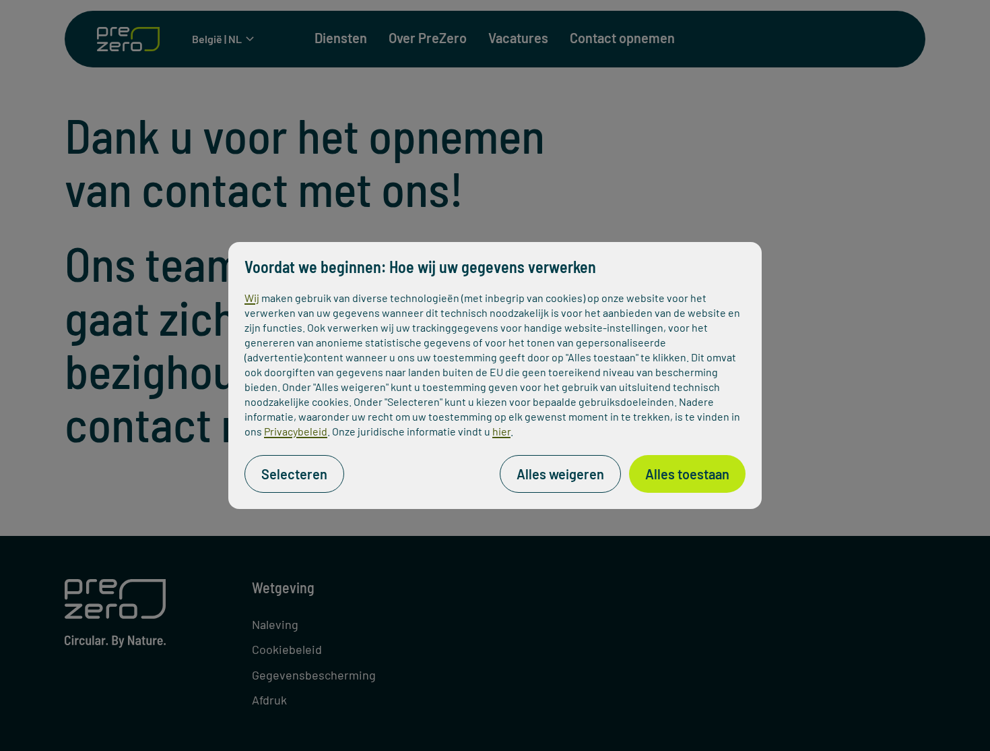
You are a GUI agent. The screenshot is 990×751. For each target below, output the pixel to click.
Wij (251, 297)
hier (501, 431)
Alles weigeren (560, 474)
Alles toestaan (687, 474)
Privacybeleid (295, 431)
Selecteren (294, 474)
